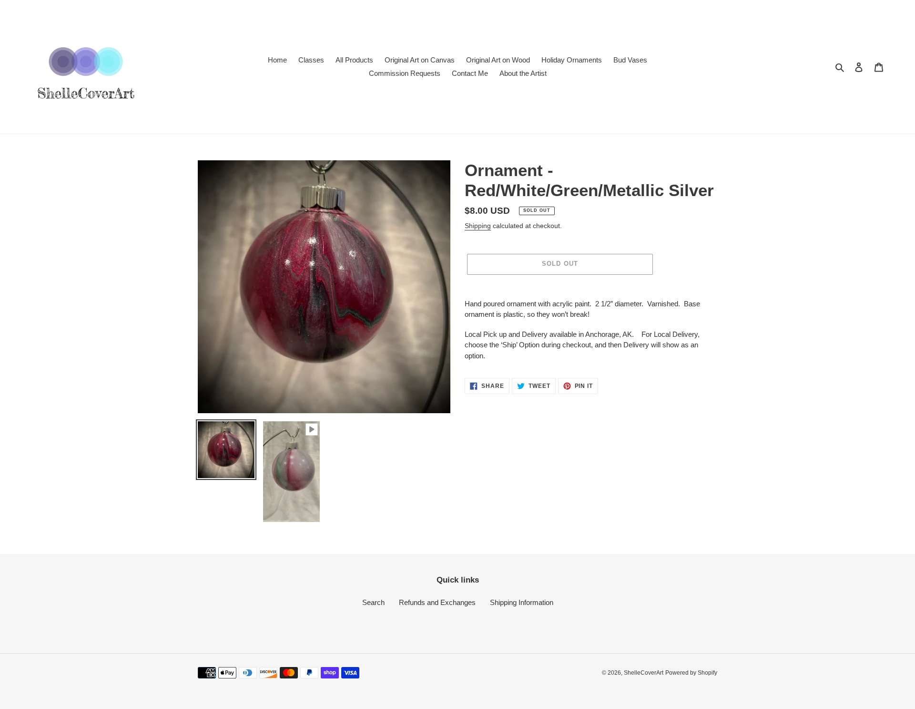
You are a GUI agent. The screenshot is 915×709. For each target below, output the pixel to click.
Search (373, 602)
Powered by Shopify (691, 672)
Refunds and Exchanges (437, 602)
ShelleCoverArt (643, 672)
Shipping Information (521, 602)
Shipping (478, 225)
